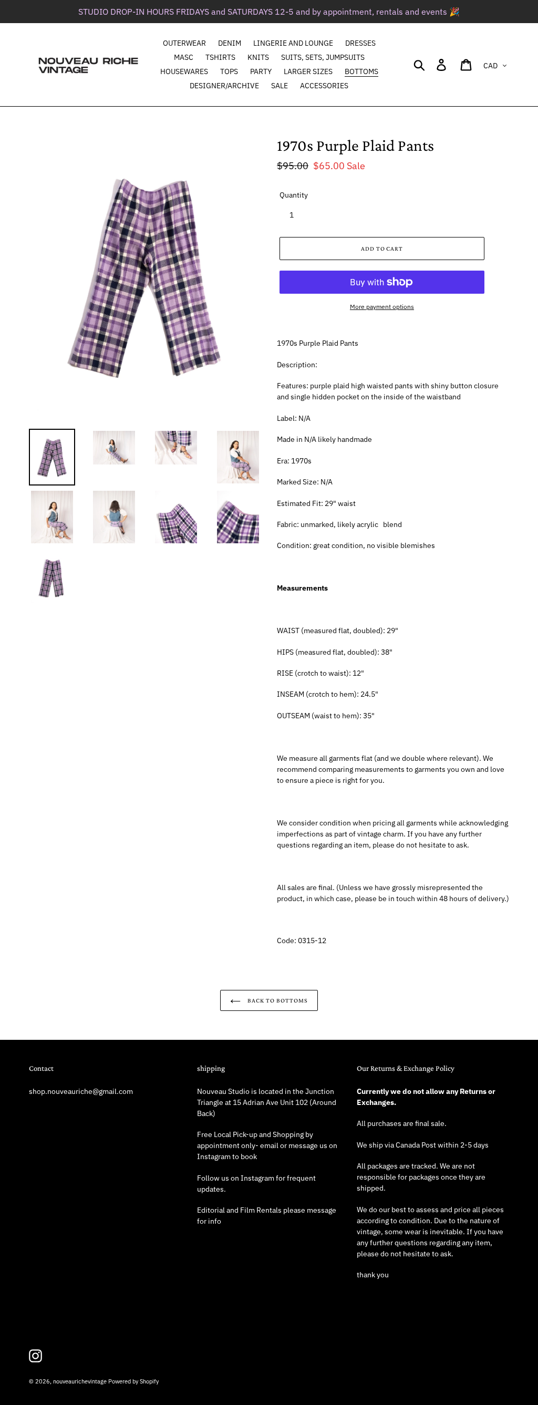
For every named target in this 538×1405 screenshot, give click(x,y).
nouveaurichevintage (80, 1381)
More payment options (382, 307)
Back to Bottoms (276, 1000)
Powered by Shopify (133, 1381)
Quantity (294, 195)
